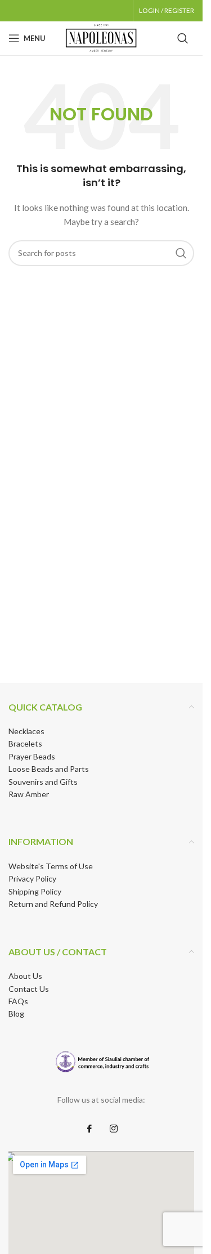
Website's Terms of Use (50, 866)
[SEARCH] (181, 253)
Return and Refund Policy (53, 904)
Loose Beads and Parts (48, 769)
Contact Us (28, 989)
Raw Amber (28, 794)
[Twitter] (113, 1128)
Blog (16, 1013)
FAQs (18, 1001)
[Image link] (101, 1061)
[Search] (183, 38)
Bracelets (25, 743)
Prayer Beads (31, 756)
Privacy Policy (32, 878)
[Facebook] (89, 1128)
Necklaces (26, 731)
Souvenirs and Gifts (43, 781)
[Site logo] (101, 37)
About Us (25, 976)
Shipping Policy (34, 891)
